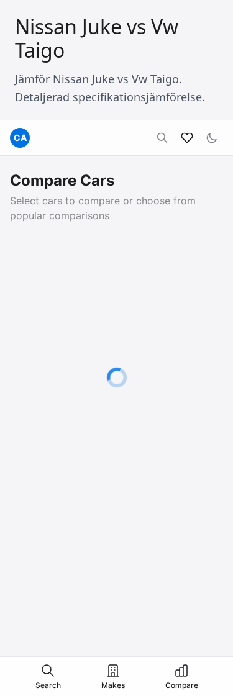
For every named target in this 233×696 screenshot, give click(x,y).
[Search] (162, 138)
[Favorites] (187, 138)
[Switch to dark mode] (212, 138)
